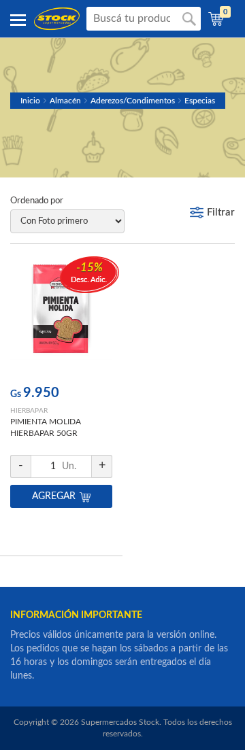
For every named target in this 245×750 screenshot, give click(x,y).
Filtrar (221, 212)
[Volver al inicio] (57, 19)
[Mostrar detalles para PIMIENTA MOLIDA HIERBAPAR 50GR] (61, 317)
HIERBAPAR (29, 410)
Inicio (30, 101)
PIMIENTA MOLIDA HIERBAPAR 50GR (45, 427)
